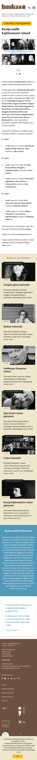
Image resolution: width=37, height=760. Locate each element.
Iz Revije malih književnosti (13, 263)
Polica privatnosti (7, 697)
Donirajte (5, 701)
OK (18, 756)
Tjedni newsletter (7, 675)
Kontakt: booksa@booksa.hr (11, 643)
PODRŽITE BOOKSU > (12, 630)
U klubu (10, 14)
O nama (4, 685)
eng (18, 678)
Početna (4, 14)
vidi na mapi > (6, 660)
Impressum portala (7, 693)
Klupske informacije (8, 689)
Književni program (19, 14)
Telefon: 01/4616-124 (8, 646)
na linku (28, 229)
